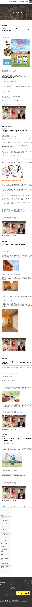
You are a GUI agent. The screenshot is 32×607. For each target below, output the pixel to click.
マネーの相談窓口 (13, 588)
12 (22, 506)
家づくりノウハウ (10, 126)
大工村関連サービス (22, 1)
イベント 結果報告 (4, 520)
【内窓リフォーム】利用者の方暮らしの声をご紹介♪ (5, 561)
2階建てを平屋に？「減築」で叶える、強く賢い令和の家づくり (5, 549)
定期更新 (6, 126)
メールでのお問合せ (27, 583)
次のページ (25, 506)
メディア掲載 (4, 537)
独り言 (3, 526)
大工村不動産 (12, 587)
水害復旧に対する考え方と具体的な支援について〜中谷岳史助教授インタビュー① (5, 567)
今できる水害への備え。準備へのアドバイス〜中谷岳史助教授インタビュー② (5, 564)
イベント (4, 25)
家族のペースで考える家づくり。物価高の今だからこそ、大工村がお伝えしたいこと (5, 554)
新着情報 (11, 584)
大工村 (6, 25)
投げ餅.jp (12, 589)
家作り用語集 (26, 1)
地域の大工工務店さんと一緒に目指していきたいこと (5, 556)
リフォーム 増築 (4, 529)
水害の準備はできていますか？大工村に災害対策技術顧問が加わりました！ (5, 570)
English (2, 512)
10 (19, 506)
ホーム (1, 580)
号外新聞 (3, 535)
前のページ (4, 506)
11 (21, 506)
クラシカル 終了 (4, 534)
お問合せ (30, 1)
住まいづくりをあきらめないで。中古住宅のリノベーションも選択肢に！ (5, 559)
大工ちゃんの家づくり (4, 540)
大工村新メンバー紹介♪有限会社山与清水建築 (14, 244)
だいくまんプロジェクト (4, 543)
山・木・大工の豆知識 (4, 523)
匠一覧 (14, 1)
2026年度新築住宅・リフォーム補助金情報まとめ (5, 551)
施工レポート (17, 1)
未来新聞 (3, 532)
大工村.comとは (10, 1)
